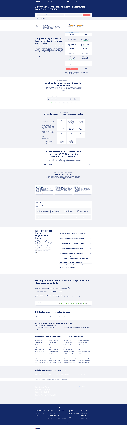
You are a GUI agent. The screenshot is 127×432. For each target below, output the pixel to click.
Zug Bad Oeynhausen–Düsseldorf (41, 355)
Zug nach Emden (45, 379)
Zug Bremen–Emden (39, 374)
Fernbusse (49, 407)
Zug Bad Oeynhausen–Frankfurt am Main (57, 353)
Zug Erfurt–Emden (81, 344)
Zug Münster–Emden (39, 347)
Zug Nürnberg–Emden (39, 344)
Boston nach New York (40, 412)
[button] (61, 15)
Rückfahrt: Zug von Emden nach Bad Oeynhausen (45, 327)
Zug (42, 1)
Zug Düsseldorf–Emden (68, 342)
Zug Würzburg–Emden (53, 349)
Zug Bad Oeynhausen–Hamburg (41, 353)
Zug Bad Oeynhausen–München (84, 351)
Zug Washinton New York (40, 410)
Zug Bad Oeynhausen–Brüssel (41, 358)
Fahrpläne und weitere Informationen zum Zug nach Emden (47, 329)
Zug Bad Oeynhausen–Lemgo (54, 316)
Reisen (82, 407)
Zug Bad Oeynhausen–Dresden (41, 360)
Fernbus (45, 1)
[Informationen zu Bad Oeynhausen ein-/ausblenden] (89, 303)
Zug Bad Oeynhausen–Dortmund (41, 362)
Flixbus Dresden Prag (51, 412)
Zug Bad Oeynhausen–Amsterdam (55, 355)
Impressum (47, 428)
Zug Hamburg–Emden (68, 340)
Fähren (52, 1)
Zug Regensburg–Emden (54, 344)
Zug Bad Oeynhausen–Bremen (55, 360)
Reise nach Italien (84, 415)
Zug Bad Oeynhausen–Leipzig (40, 316)
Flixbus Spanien (50, 410)
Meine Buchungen (76, 1)
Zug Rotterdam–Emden (53, 347)
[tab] (50, 182)
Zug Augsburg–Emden (68, 349)
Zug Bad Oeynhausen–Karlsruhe (55, 362)
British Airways (61, 412)
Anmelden (90, 1)
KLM (59, 415)
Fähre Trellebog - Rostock (74, 413)
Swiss (59, 413)
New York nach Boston (40, 413)
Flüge (49, 1)
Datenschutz (63, 428)
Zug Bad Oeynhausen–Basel (54, 358)
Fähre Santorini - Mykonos (74, 408)
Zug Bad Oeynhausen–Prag (69, 355)
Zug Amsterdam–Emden (82, 342)
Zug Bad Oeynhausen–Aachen (69, 362)
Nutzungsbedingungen (55, 428)
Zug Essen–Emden (81, 349)
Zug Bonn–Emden (67, 347)
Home (36, 379)
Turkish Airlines (61, 410)
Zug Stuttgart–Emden (39, 342)
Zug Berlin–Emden (38, 340)
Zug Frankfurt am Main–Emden (83, 340)
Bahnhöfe (37, 415)
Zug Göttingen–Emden (53, 351)
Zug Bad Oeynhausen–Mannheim (70, 360)
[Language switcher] (69, 1)
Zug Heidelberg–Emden (39, 351)
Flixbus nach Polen (50, 408)
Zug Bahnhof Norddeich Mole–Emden (56, 374)
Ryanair (59, 408)
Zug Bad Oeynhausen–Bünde (69, 316)
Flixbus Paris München (51, 415)
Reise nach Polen (84, 413)
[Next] (78, 95)
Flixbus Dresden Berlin (51, 413)
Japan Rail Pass (83, 408)
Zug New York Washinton (40, 408)
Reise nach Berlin (84, 410)
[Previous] (48, 95)
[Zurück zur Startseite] (38, 2)
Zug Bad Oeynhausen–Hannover (84, 355)
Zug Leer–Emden (67, 374)
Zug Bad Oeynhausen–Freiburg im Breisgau (86, 360)
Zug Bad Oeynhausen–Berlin (69, 351)
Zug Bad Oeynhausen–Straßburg (70, 358)
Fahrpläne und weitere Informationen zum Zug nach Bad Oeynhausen (77, 327)
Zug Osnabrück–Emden (39, 349)
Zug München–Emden (53, 340)
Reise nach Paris (84, 412)
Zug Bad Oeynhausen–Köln (83, 353)
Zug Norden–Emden (81, 374)
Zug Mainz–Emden (81, 347)
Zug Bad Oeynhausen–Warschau (84, 362)
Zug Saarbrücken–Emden (68, 344)
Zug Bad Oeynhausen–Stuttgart (69, 353)
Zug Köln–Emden (52, 342)
